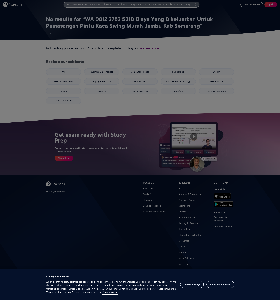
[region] (140, 284)
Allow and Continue (220, 285)
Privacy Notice (110, 292)
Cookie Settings (192, 285)
